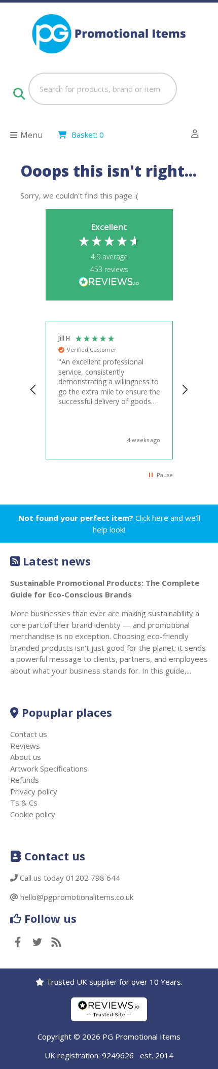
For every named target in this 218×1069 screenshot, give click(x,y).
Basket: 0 (87, 134)
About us (25, 757)
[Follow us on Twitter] (37, 942)
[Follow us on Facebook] (17, 942)
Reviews (25, 746)
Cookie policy (32, 814)
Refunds (24, 780)
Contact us (28, 734)
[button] (34, 390)
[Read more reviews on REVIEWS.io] (109, 282)
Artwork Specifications (49, 768)
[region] (109, 390)
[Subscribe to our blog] (56, 942)
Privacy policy (33, 791)
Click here (151, 518)
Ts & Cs (24, 802)
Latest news (57, 561)
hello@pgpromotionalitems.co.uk (76, 897)
